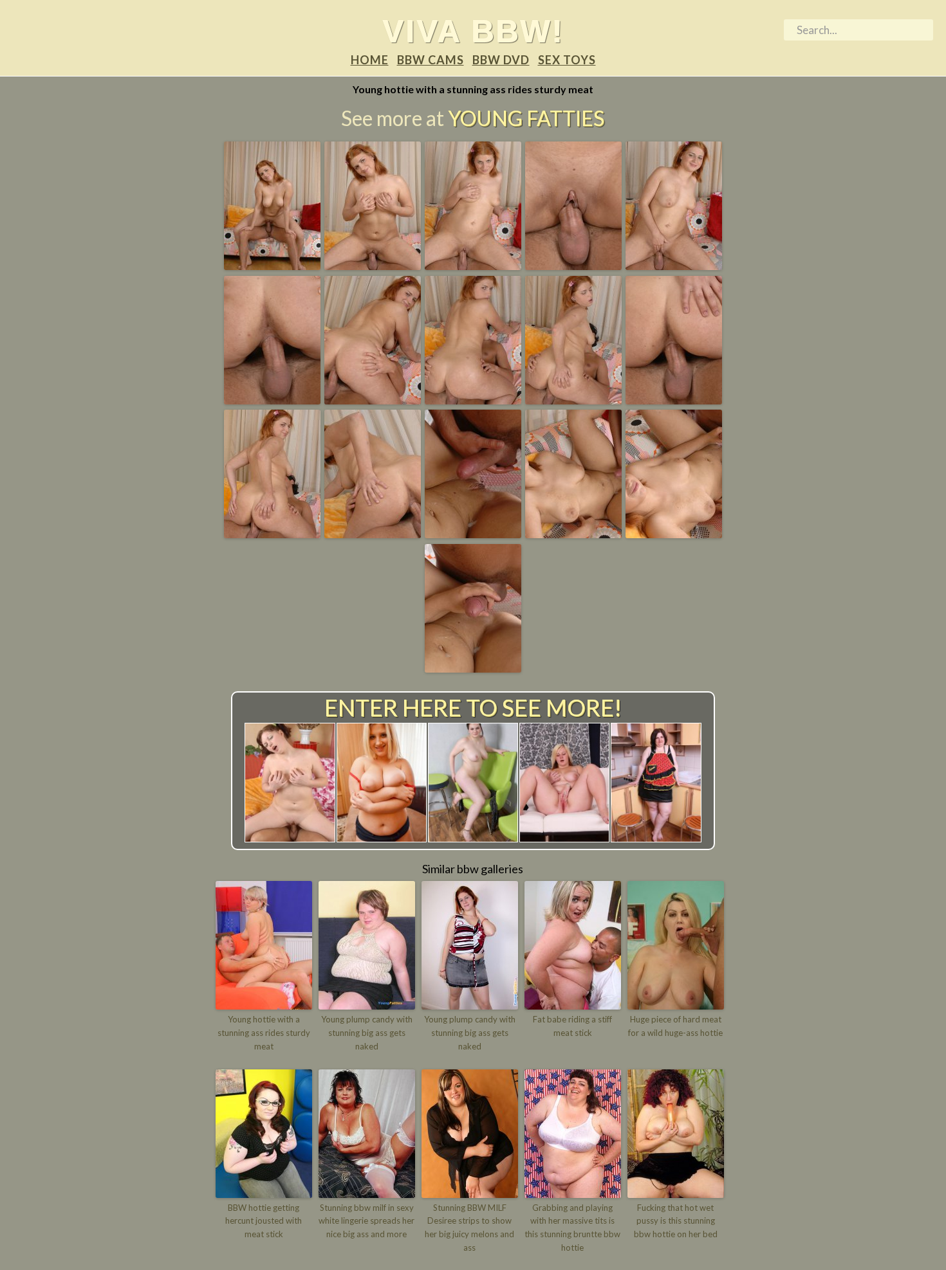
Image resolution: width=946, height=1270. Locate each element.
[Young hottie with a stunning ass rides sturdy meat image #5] (674, 266)
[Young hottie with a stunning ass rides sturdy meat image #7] (372, 400)
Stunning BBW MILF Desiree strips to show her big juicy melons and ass (469, 1227)
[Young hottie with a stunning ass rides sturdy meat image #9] (573, 400)
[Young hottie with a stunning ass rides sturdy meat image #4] (573, 266)
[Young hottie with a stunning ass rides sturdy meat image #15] (674, 534)
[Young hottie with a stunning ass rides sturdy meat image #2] (372, 266)
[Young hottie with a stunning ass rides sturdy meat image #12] (372, 534)
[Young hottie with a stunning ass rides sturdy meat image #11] (272, 534)
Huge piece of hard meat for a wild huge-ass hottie (675, 1026)
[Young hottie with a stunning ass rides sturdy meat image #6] (272, 400)
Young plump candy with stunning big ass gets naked (367, 1032)
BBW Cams (430, 60)
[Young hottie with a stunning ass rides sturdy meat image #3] (473, 266)
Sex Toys (567, 60)
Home (370, 60)
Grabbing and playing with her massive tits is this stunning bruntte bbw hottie (572, 1227)
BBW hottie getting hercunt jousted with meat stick (263, 1221)
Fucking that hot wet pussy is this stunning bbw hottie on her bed (676, 1221)
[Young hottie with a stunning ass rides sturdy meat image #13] (473, 534)
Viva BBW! (473, 31)
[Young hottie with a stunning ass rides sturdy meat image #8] (473, 400)
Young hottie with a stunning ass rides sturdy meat (264, 1032)
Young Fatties (526, 118)
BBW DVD (501, 60)
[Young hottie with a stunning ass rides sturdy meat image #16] (473, 668)
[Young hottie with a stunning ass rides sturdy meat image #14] (573, 534)
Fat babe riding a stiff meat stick (572, 1026)
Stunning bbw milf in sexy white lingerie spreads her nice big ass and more (366, 1221)
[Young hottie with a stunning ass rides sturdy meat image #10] (674, 400)
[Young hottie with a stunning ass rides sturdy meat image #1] (272, 266)
